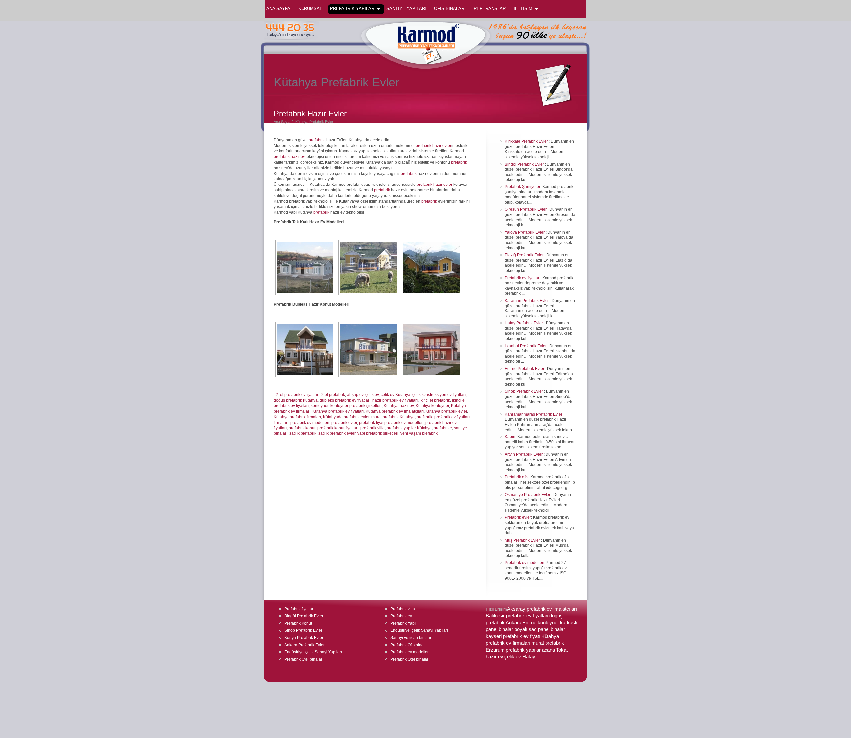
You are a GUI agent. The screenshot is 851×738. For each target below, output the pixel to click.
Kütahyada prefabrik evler (346, 417)
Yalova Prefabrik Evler (525, 232)
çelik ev (372, 394)
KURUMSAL (310, 8)
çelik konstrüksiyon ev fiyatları (439, 394)
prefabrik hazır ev (289, 156)
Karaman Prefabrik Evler (527, 300)
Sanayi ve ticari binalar (410, 637)
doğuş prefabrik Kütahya (296, 400)
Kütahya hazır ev (399, 405)
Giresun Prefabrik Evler (526, 209)
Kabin (510, 436)
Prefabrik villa (402, 609)
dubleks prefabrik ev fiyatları (345, 400)
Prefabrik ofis (516, 477)
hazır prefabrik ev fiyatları (395, 400)
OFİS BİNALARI (450, 8)
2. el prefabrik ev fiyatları (297, 394)
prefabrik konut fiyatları (337, 428)
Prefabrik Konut (298, 623)
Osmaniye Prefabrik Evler (528, 494)
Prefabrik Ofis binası (408, 645)
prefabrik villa (372, 428)
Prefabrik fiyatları (299, 609)
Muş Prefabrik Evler (523, 540)
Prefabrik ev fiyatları (522, 278)
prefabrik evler (344, 422)
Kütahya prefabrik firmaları (297, 417)
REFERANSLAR (490, 8)
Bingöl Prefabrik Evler (525, 164)
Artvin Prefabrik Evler (524, 454)
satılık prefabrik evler (336, 433)
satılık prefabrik (302, 433)
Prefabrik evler (518, 517)
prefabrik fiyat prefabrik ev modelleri (391, 422)
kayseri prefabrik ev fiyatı (513, 636)
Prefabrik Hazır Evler (310, 113)
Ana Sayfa (278, 8)
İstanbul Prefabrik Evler (526, 346)
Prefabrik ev (401, 616)
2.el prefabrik (333, 394)
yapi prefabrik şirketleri (377, 433)
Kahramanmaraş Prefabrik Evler (534, 414)
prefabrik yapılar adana (530, 650)
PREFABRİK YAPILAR (352, 8)
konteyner (319, 405)
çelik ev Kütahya (395, 394)
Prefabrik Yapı (403, 623)
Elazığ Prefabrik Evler (525, 255)
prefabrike (443, 428)
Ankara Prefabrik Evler (304, 645)
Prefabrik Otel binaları (303, 659)
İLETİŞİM (523, 8)
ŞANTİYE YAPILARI (406, 8)
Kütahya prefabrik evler (446, 411)
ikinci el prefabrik (435, 400)
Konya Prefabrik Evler (303, 637)
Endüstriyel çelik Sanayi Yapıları (313, 652)
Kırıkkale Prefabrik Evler (527, 141)
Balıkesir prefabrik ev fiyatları (517, 615)
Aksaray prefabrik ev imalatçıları (542, 609)
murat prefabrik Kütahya (393, 417)
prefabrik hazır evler (433, 145)
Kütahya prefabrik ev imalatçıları (395, 411)
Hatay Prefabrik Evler (524, 323)
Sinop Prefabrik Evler (524, 391)
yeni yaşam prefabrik (419, 433)
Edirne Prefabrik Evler (525, 368)
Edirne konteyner (540, 622)
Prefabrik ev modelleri (524, 562)
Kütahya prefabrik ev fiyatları (338, 411)
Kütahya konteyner (432, 405)
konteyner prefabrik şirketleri (356, 405)
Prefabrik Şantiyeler (522, 186)
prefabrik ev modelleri (309, 422)
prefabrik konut (302, 428)
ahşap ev (355, 394)
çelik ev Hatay (519, 656)
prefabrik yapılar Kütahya (409, 428)
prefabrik (317, 140)
